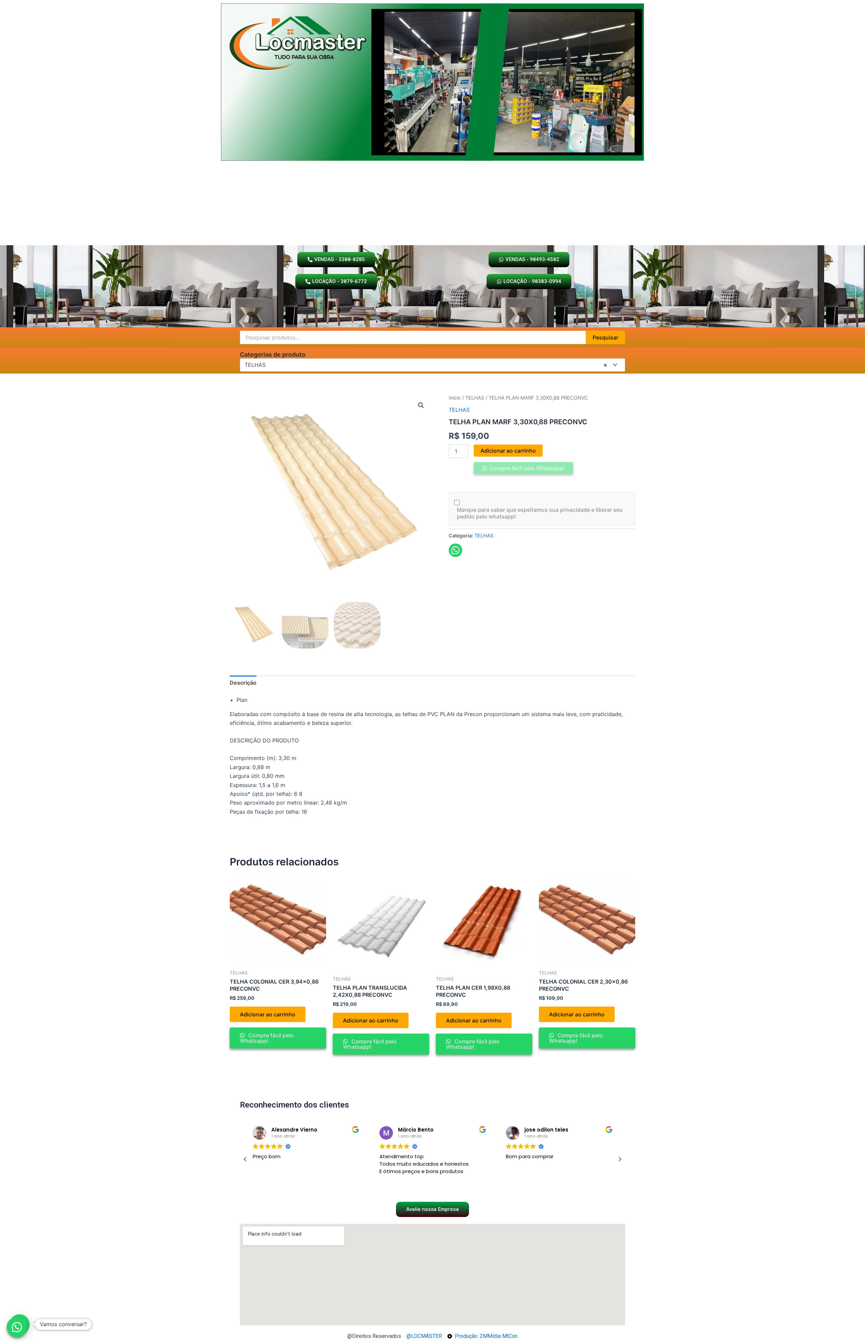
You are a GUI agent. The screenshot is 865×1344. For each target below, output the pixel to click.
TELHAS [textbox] (426, 364)
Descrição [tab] (243, 682)
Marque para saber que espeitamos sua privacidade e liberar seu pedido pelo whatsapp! (540, 513)
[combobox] (432, 365)
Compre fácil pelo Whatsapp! (526, 468)
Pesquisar (605, 337)
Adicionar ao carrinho (508, 450)
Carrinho (444, 234)
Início (455, 398)
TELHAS (474, 398)
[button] (421, 405)
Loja (415, 234)
